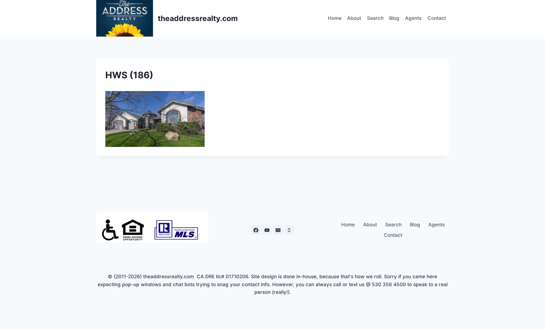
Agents (413, 18)
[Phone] (289, 230)
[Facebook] (256, 230)
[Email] (278, 230)
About (354, 18)
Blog (394, 18)
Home (334, 18)
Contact (436, 18)
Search (375, 18)
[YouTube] (267, 230)
